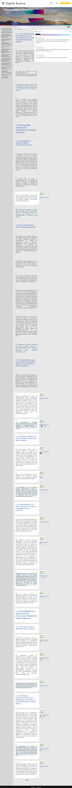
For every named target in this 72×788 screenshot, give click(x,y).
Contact (51, 3)
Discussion (15, 23)
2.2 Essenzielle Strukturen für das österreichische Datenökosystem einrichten (6, 55)
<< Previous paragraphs (18, 29)
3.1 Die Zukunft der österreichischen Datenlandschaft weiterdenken (6, 71)
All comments (37, 34)
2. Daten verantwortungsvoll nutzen (6, 47)
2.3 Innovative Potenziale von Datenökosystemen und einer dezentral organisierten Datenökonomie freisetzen (6, 60)
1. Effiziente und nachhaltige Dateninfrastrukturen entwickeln (6, 29)
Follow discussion (59, 22)
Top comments (44, 34)
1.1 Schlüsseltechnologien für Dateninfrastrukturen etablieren (6, 32)
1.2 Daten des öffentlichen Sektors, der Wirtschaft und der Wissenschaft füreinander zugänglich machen (6, 36)
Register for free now (65, 3)
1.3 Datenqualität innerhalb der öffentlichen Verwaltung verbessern (6, 39)
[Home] (13, 3)
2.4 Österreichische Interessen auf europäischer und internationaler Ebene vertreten (6, 64)
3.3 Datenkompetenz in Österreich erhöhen (5, 77)
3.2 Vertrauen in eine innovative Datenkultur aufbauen (6, 75)
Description (9, 23)
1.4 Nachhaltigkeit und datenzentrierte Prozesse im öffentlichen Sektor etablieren (6, 43)
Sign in (57, 3)
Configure (37, 65)
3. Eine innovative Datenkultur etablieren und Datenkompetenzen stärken (6, 67)
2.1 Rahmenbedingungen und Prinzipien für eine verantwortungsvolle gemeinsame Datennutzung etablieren (6, 51)
